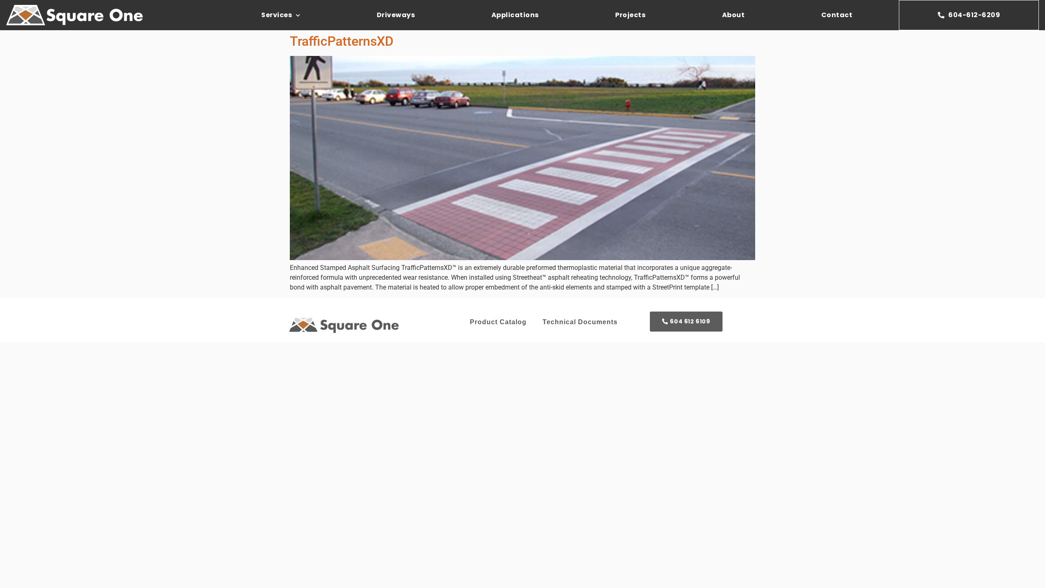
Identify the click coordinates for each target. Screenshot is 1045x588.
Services (276, 15)
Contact (837, 15)
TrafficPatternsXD (342, 41)
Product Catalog (498, 321)
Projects (630, 15)
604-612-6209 (974, 15)
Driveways (396, 15)
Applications (515, 15)
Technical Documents (580, 321)
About (733, 15)
